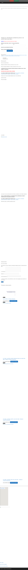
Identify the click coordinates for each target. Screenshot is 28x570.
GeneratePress (9, 568)
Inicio (2, 8)
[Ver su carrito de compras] (27, 2)
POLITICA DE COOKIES (3, 564)
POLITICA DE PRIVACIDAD (4, 566)
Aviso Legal (1, 562)
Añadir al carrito (9, 50)
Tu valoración (3, 271)
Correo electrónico (4, 276)
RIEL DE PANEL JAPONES (6, 8)
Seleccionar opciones (14, 361)
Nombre (2, 273)
